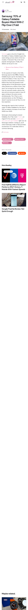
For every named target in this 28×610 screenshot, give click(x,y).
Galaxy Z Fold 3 (20, 139)
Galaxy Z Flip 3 (8, 139)
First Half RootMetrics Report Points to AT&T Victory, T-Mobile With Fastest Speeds (14, 187)
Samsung (4, 54)
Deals (5, 599)
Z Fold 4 (19, 117)
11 (5, 29)
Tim (8, 10)
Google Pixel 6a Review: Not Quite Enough (13, 210)
